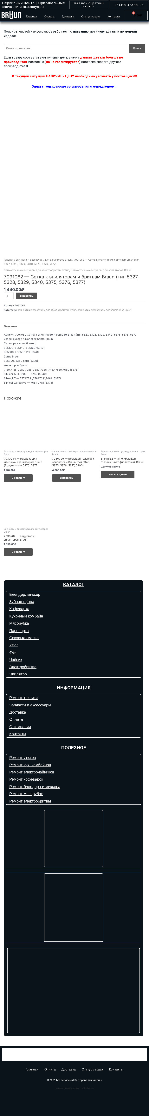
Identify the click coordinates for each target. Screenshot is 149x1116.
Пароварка (19, 631)
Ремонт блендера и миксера (34, 786)
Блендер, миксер (24, 594)
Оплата (49, 16)
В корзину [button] (18, 477)
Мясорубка (19, 623)
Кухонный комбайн (26, 616)
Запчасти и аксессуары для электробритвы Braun (36, 270)
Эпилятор (18, 674)
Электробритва (22, 667)
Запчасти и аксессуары (30, 705)
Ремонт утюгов (22, 757)
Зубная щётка (21, 601)
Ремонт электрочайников (31, 772)
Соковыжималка (24, 638)
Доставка (68, 16)
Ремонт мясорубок (26, 794)
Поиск (137, 48)
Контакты (113, 16)
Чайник (15, 659)
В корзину (26, 295)
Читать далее (117, 474)
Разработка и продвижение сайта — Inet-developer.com (74, 1088)
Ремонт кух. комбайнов (30, 765)
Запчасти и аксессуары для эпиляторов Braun (44, 259)
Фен (12, 652)
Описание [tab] (10, 326)
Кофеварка (19, 609)
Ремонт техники (23, 698)
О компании (20, 727)
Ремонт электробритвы (30, 801)
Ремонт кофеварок (26, 779)
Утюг (13, 645)
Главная (31, 16)
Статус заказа (90, 16)
